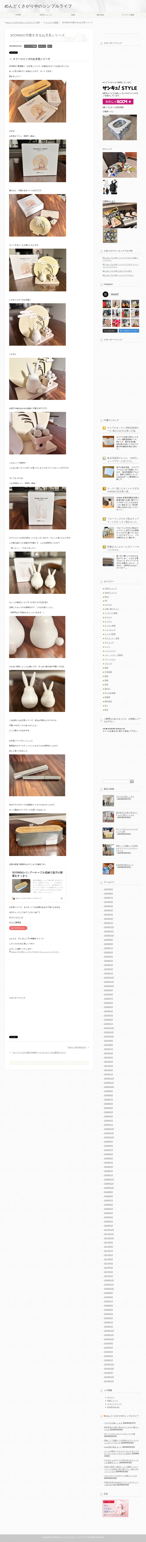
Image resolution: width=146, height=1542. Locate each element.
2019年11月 (109, 1133)
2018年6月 (108, 1205)
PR (106, 601)
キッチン (108, 621)
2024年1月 (108, 923)
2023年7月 (108, 948)
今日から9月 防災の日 (77, 1047)
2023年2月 (108, 969)
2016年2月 (108, 1322)
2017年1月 (108, 1276)
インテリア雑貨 (127, 15)
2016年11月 (109, 1285)
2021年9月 (108, 1041)
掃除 (106, 680)
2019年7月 (108, 1150)
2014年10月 (109, 1369)
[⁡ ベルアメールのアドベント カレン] (125, 313)
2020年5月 (108, 1108)
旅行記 (107, 689)
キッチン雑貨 (110, 626)
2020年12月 (109, 1079)
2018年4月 (108, 1213)
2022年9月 (108, 990)
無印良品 (100, 15)
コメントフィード (114, 1404)
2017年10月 (109, 1238)
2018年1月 (108, 1226)
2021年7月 (108, 1049)
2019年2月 (108, 1171)
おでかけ (108, 605)
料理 (106, 685)
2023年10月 (109, 936)
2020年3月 (108, 1116)
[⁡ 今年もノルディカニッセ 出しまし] (116, 323)
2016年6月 (108, 1306)
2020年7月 (108, 1100)
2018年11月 (109, 1184)
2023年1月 (108, 973)
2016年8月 (108, 1297)
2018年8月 (108, 1196)
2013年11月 (109, 1381)
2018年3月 (108, 1217)
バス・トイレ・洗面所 (114, 655)
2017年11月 (109, 1234)
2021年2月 (108, 1070)
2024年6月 (108, 902)
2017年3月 (108, 1268)
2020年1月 (108, 1125)
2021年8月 (108, 1045)
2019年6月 (108, 1154)
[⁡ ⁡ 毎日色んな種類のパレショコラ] (107, 304)
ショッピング (110, 630)
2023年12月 (109, 927)
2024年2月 (108, 919)
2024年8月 (108, 894)
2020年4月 (108, 1112)
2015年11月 (109, 1335)
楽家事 (107, 697)
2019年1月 (108, 1175)
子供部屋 (108, 672)
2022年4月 (108, 1011)
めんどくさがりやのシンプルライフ (38, 6)
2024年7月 (108, 898)
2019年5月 (108, 1158)
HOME (18, 15)
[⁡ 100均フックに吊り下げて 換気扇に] (135, 304)
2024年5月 (108, 906)
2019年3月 (108, 1167)
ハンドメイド (110, 651)
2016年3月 (108, 1318)
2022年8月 (108, 994)
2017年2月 (108, 1272)
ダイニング (109, 643)
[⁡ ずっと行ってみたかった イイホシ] (107, 323)
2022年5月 (108, 1007)
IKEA (107, 597)
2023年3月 (108, 965)
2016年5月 (108, 1310)
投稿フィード (112, 1401)
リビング (108, 664)
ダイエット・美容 (112, 638)
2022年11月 (109, 982)
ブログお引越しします (125, 797)
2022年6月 (108, 1003)
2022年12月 (109, 978)
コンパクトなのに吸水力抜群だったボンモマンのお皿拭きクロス (38, 1052)
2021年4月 (108, 1062)
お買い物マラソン (112, 609)
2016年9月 (108, 1293)
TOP (23, 23)
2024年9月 (108, 889)
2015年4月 (108, 1348)
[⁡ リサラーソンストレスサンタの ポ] (116, 313)
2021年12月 (109, 1028)
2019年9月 (108, 1142)
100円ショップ (46, 15)
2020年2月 (108, 1121)
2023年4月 (108, 961)
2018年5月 (108, 1209)
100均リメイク (111, 593)
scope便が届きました (125, 865)
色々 (49, 46)
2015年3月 (108, 1352)
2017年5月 (108, 1259)
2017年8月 (108, 1247)
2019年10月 (109, 1137)
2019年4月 (108, 1163)
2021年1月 (108, 1074)
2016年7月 (108, 1301)
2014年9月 (108, 1373)
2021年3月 (108, 1066)
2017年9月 (108, 1242)
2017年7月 (108, 1251)
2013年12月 (109, 1377)
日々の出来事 (110, 693)
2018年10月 (109, 1188)
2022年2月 (108, 1020)
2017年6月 (108, 1255)
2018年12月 (109, 1179)
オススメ (42, 46)
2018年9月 (108, 1192)
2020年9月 (108, 1091)
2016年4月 (108, 1314)
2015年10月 (109, 1339)
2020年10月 (109, 1087)
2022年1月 (108, 1024)
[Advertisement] (49, 1015)
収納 (73, 15)
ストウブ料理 (110, 634)
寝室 (106, 676)
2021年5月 (108, 1057)
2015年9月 (108, 1343)
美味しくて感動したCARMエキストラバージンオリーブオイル (127, 848)
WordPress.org (113, 1407)
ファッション (110, 659)
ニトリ (107, 647)
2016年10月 (109, 1289)
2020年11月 (109, 1083)
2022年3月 (108, 1015)
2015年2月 (108, 1356)
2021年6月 (108, 1053)
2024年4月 (108, 910)
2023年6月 (108, 952)
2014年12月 (109, 1364)
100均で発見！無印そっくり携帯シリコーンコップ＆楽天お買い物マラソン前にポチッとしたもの (121, 1469)
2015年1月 (108, 1360)
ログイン (111, 1397)
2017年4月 (108, 1264)
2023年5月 (108, 957)
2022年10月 (109, 986)
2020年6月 (108, 1104)
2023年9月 (108, 940)
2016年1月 (108, 1327)
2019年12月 (109, 1129)
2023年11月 (109, 931)
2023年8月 (108, 944)
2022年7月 (108, 999)
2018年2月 (108, 1221)
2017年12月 (109, 1230)
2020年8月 (108, 1095)
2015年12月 (109, 1331)
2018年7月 (108, 1200)
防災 (106, 710)
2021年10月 (109, 1036)
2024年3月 (108, 915)
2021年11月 (109, 1032)
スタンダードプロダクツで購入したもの (120, 1476)
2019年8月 (108, 1146)
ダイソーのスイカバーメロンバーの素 (119, 1434)
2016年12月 (109, 1280)
